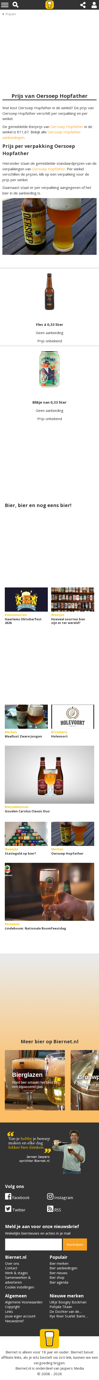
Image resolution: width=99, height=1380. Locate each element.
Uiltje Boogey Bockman (68, 1302)
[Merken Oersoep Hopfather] (72, 834)
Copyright (12, 1306)
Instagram (63, 1197)
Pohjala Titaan (61, 1306)
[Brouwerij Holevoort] (72, 717)
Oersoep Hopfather (66, 126)
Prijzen (11, 14)
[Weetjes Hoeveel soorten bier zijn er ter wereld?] (72, 599)
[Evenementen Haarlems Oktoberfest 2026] (26, 599)
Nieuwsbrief (14, 1321)
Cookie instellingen (19, 1287)
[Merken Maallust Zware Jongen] (26, 717)
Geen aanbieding (49, 332)
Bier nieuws (59, 1273)
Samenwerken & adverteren (18, 1280)
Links (9, 1311)
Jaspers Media (72, 1368)
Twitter (18, 1210)
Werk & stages (16, 1273)
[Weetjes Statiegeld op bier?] (26, 834)
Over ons (12, 1263)
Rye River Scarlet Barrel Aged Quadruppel (68, 1318)
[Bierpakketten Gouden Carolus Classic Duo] (49, 775)
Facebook (20, 1197)
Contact (11, 1268)
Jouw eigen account (20, 1316)
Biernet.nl (23, 1368)
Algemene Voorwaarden (24, 1302)
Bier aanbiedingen (63, 1268)
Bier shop (57, 1277)
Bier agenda (59, 1282)
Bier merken (59, 1263)
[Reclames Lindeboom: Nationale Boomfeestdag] (49, 892)
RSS (57, 1210)
